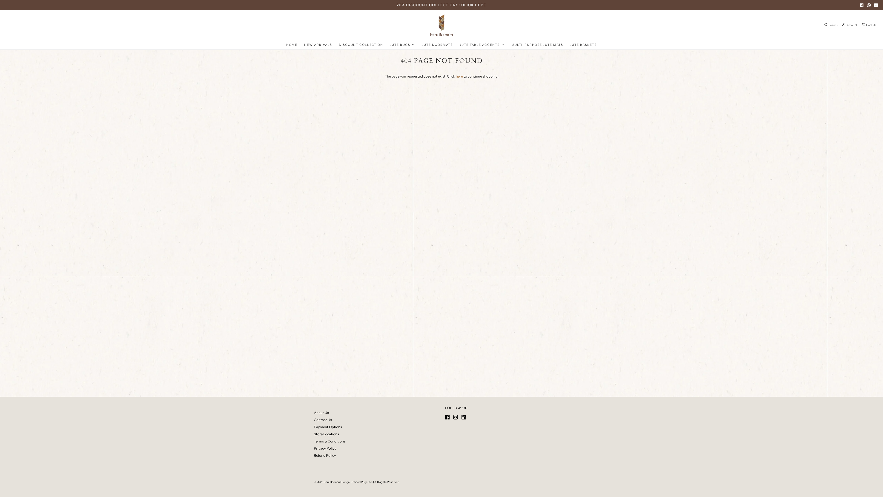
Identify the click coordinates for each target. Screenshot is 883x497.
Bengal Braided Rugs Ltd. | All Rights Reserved (370, 482)
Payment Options (328, 427)
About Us (321, 412)
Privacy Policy (325, 448)
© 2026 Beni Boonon (327, 482)
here (459, 76)
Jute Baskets (583, 44)
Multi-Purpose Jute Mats (537, 44)
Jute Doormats (437, 44)
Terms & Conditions (329, 441)
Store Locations (326, 434)
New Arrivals (318, 44)
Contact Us (323, 420)
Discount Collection (361, 44)
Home (291, 44)
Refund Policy (325, 455)
